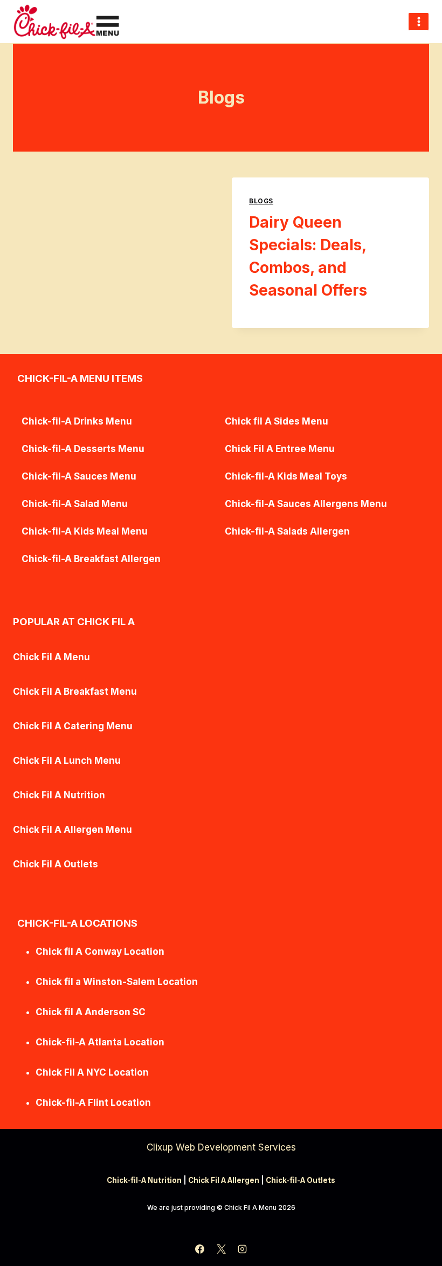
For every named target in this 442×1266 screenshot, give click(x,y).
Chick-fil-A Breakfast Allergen (91, 558)
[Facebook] (200, 1249)
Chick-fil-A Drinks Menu (77, 421)
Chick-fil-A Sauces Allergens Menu (306, 503)
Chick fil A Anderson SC (91, 1012)
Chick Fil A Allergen (223, 1180)
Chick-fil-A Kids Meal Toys (286, 476)
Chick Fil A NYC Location (92, 1072)
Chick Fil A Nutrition (59, 795)
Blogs (261, 201)
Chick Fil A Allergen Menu (72, 829)
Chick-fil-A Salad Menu (75, 503)
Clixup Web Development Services (221, 1147)
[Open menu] (418, 21)
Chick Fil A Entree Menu (280, 448)
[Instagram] (242, 1249)
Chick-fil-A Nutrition (144, 1180)
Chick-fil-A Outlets (300, 1180)
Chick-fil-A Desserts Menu (83, 448)
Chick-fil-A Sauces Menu (79, 476)
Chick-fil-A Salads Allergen (287, 531)
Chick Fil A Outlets (55, 864)
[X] (221, 1249)
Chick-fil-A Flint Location (93, 1102)
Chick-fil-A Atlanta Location (100, 1042)
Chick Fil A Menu (51, 657)
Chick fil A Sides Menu (276, 421)
